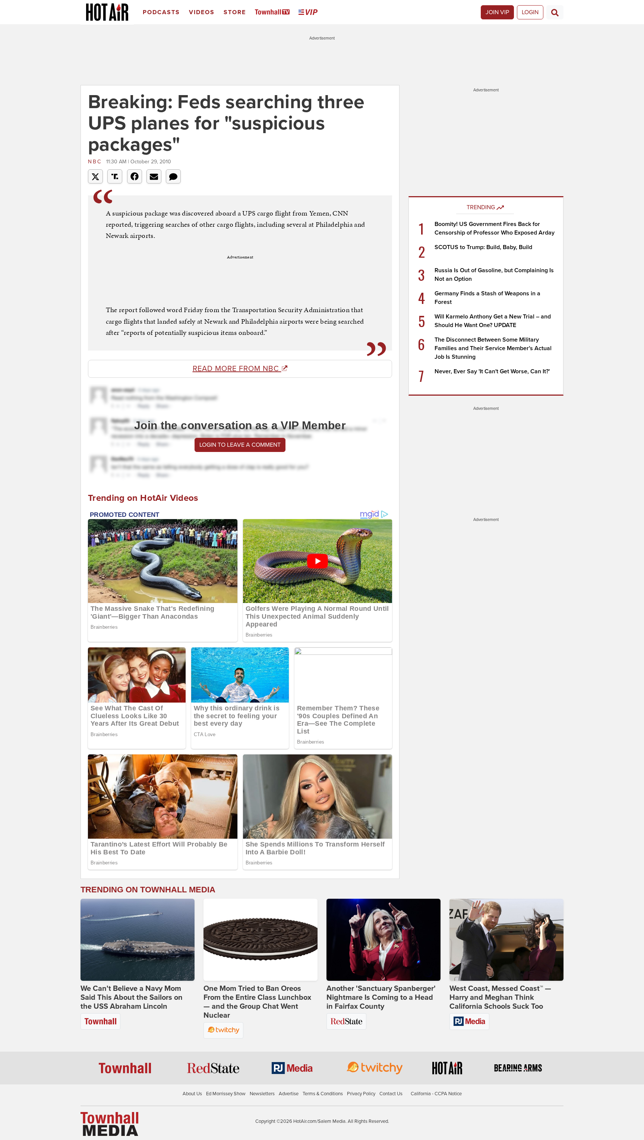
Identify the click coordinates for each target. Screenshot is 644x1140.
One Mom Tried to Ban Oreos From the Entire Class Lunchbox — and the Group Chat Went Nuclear (257, 1002)
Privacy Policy (361, 1094)
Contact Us (390, 1094)
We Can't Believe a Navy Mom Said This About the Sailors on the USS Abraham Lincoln (131, 997)
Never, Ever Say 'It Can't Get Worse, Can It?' (492, 371)
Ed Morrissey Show (226, 1094)
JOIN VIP (497, 12)
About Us (192, 1094)
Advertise (289, 1094)
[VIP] (309, 12)
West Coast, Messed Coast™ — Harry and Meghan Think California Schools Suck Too (500, 997)
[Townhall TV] (274, 12)
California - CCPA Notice (436, 1094)
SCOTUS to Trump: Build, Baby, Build (483, 247)
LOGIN (530, 12)
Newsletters (262, 1094)
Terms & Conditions (323, 1094)
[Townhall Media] (109, 1124)
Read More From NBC (237, 368)
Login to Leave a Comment (240, 445)
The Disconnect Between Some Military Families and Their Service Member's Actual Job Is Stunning (493, 348)
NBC (96, 161)
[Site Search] (555, 12)
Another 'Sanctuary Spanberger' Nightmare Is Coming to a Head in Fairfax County (381, 997)
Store (235, 12)
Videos (202, 12)
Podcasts (161, 12)
